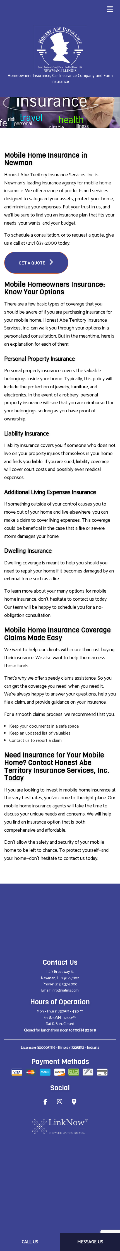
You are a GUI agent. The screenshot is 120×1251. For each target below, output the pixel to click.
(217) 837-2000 (65, 984)
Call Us (30, 1242)
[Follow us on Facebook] (45, 1102)
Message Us (90, 1242)
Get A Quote (32, 263)
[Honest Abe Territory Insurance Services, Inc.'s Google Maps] (74, 1102)
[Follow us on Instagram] (59, 1102)
